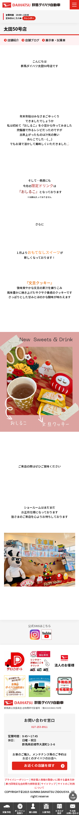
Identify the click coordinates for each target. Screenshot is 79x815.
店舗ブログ (32, 40)
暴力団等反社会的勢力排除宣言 (23, 783)
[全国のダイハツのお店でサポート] (14, 686)
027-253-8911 (39, 726)
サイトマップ (48, 783)
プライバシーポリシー (16, 779)
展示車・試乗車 (55, 40)
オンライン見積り (20, 812)
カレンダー (29, 18)
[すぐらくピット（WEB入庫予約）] (64, 661)
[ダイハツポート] (14, 661)
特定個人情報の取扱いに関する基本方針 (53, 779)
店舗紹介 (13, 40)
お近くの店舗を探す (39, 765)
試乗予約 (7, 812)
